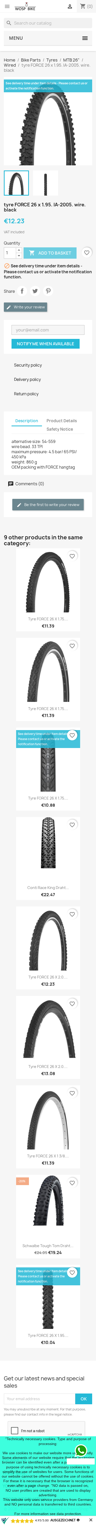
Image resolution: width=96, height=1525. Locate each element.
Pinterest (48, 291)
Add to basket (50, 253)
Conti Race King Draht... (48, 887)
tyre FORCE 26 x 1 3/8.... (48, 1156)
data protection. (69, 1514)
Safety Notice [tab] (60, 429)
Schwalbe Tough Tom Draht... (48, 1245)
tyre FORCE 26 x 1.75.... (48, 619)
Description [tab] (26, 420)
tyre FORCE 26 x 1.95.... (48, 1335)
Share (22, 291)
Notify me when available (45, 344)
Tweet (35, 291)
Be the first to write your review (51, 504)
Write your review (29, 307)
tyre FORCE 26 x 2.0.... (48, 977)
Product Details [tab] (62, 420)
